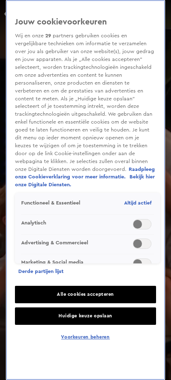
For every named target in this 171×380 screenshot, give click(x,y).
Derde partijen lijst (41, 271)
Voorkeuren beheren (85, 337)
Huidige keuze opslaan (85, 316)
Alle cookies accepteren (85, 294)
